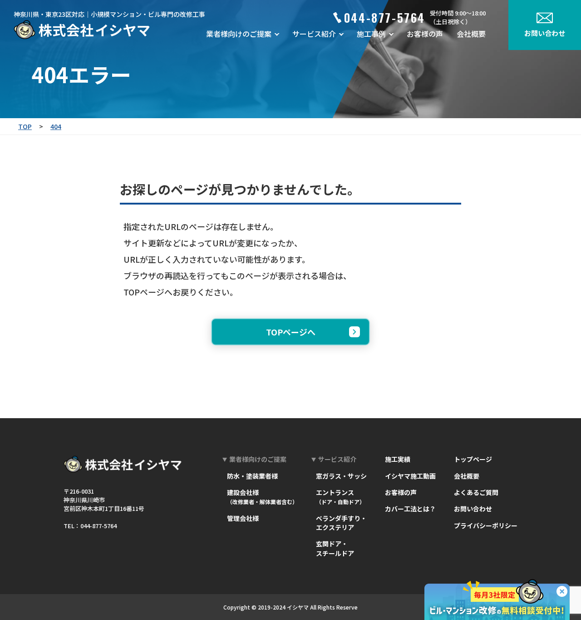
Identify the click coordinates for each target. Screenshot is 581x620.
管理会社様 (243, 518)
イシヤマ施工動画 (410, 475)
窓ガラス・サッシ (341, 475)
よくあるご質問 (476, 492)
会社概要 (471, 33)
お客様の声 (425, 33)
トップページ (473, 459)
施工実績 (397, 459)
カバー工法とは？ (410, 508)
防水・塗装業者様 (252, 475)
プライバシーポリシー (485, 525)
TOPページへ (290, 332)
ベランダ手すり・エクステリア (341, 523)
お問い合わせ (473, 508)
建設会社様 (262, 496)
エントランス (340, 496)
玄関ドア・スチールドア (335, 548)
